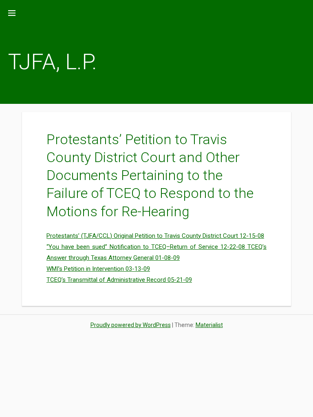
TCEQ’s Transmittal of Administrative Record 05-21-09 (119, 279)
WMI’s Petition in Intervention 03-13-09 (98, 268)
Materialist (209, 325)
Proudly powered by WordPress (130, 325)
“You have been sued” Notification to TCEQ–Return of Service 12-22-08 (146, 246)
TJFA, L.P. (52, 62)
